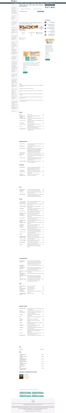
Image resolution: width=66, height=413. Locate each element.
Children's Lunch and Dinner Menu (27, 376)
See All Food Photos (41, 27)
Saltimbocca (22, 227)
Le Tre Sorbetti (22, 122)
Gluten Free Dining (14, 63)
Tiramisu (21, 126)
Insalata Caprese (22, 171)
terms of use (50, 403)
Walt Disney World (23, 22)
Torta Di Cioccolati (22, 120)
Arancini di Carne (22, 143)
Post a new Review (40, 33)
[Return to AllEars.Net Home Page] (16, 1)
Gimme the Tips (25, 72)
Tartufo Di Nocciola (22, 124)
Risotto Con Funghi (22, 201)
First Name (24, 66)
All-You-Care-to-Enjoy (15, 52)
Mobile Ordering (14, 10)
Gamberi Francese (22, 231)
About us (16, 403)
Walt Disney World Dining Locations (14, 8)
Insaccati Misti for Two (23, 148)
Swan (39, 22)
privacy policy (45, 403)
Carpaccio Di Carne (22, 157)
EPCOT (12, 48)
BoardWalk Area (14, 53)
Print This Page (41, 11)
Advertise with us (21, 403)
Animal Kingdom (14, 44)
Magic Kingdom (14, 49)
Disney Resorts (33, 22)
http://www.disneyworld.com (38, 409)
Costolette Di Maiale (23, 229)
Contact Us (33, 400)
